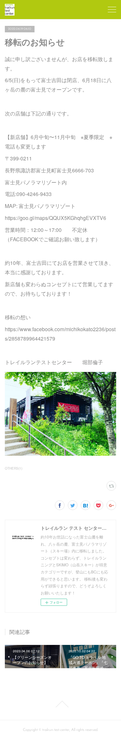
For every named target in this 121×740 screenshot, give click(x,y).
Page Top (60, 704)
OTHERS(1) (13, 468)
